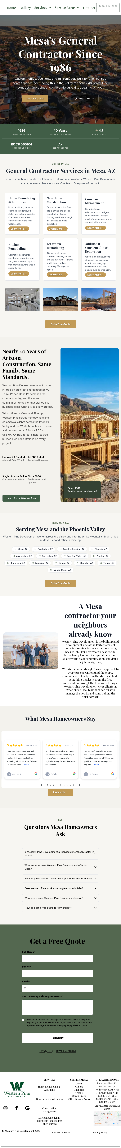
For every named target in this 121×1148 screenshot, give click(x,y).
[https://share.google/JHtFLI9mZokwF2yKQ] (28, 1108)
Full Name (28, 952)
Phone (26, 966)
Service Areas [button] (65, 7)
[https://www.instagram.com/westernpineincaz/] (6, 1108)
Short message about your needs (42, 996)
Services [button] (41, 7)
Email (26, 981)
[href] (107, 1118)
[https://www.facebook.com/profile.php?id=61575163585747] (17, 1108)
